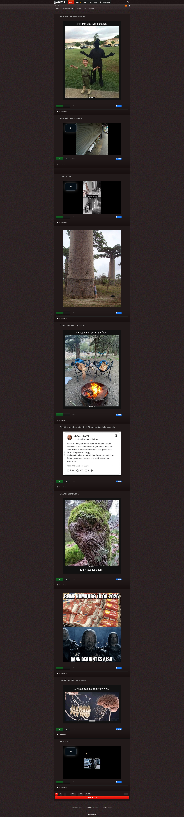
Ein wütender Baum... (69, 494)
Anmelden (57, 5)
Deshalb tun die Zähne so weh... (74, 680)
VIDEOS (78, 8)
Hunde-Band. (65, 177)
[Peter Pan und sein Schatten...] (92, 101)
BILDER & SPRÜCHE (68, 8)
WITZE (57, 8)
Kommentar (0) (63, 111)
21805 (88, 794)
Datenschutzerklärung (89, 813)
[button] (71, 128)
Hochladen (106, 2)
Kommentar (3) (63, 787)
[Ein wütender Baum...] (92, 575)
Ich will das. (65, 742)
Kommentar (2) (63, 673)
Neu (85, 2)
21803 (73, 794)
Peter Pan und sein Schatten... (73, 16)
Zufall (95, 2)
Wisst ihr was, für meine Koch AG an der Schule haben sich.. (87, 427)
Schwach (66, 106)
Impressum (97, 813)
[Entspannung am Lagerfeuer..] (92, 410)
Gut (59, 106)
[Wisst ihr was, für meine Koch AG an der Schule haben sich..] (92, 477)
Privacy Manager (92, 814)
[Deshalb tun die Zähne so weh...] (92, 725)
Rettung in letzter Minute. (71, 118)
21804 (81, 794)
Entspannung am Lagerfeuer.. (73, 325)
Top (78, 2)
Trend (71, 2)
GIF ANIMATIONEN (89, 8)
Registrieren (66, 5)
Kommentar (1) (63, 318)
